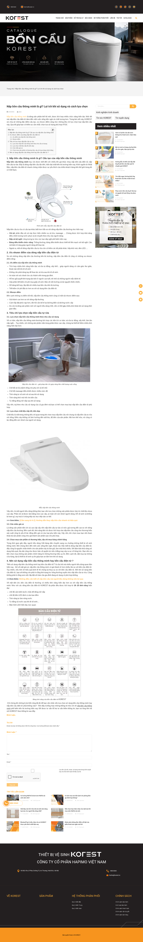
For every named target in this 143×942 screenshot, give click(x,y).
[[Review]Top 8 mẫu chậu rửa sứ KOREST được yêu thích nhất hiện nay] (13, 826)
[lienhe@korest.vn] (141, 293)
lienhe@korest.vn (114, 875)
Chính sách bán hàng (122, 915)
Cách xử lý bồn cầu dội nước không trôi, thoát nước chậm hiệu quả (125, 135)
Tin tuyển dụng (122, 118)
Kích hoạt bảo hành (121, 905)
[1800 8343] (141, 286)
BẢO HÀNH (88, 18)
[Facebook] (116, 6)
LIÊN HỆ (112, 18)
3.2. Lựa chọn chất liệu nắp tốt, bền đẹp (22, 146)
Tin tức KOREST (103, 118)
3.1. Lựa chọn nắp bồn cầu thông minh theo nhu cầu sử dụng (28, 143)
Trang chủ (10, 89)
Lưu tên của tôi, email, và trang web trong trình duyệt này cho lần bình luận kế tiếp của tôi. (75, 770)
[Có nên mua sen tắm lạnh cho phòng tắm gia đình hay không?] (57, 800)
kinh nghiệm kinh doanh (107, 112)
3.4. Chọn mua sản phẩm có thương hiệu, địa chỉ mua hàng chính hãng (31, 150)
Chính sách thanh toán (122, 908)
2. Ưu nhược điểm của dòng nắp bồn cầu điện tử (24, 135)
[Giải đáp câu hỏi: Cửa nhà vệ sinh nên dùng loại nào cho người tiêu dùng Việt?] (13, 813)
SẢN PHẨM (68, 18)
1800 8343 (113, 871)
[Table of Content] (52, 129)
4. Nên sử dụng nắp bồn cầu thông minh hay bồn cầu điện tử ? (28, 152)
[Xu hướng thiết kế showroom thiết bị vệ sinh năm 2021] (13, 800)
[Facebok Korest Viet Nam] (141, 299)
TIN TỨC (119, 18)
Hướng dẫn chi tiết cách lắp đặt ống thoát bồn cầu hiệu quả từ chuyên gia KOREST (125, 164)
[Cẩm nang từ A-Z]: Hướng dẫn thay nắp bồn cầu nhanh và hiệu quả (48, 520)
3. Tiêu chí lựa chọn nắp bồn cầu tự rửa (21, 141)
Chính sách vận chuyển (122, 911)
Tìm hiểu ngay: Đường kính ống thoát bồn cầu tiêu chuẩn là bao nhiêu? (125, 178)
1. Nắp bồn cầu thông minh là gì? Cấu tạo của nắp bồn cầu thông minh (31, 132)
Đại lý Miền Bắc (76, 902)
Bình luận (12, 732)
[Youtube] (134, 6)
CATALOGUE (127, 18)
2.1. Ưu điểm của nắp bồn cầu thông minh (23, 137)
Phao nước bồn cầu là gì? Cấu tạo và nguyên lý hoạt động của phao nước (125, 193)
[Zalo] (120, 6)
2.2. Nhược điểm (15, 139)
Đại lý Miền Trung (77, 905)
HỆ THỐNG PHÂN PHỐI (101, 18)
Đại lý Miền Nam (77, 908)
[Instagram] (129, 6)
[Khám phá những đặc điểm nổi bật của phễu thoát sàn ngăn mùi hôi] (57, 826)
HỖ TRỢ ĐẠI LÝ (78, 18)
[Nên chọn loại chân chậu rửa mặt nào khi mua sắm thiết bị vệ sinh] (57, 813)
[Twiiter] (125, 6)
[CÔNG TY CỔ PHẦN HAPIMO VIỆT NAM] (17, 18)
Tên (8, 754)
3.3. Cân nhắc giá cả (16, 148)
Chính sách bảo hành (122, 902)
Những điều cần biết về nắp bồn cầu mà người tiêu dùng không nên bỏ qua (51, 579)
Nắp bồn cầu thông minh (17, 117)
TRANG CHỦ (60, 18)
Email (9, 762)
